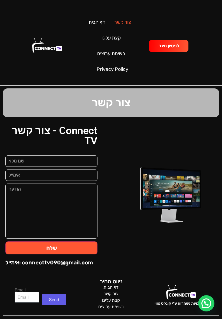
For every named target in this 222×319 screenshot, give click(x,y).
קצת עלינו (111, 38)
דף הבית (97, 22)
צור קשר (122, 22)
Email (20, 290)
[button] (206, 303)
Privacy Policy (112, 69)
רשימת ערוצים (111, 54)
